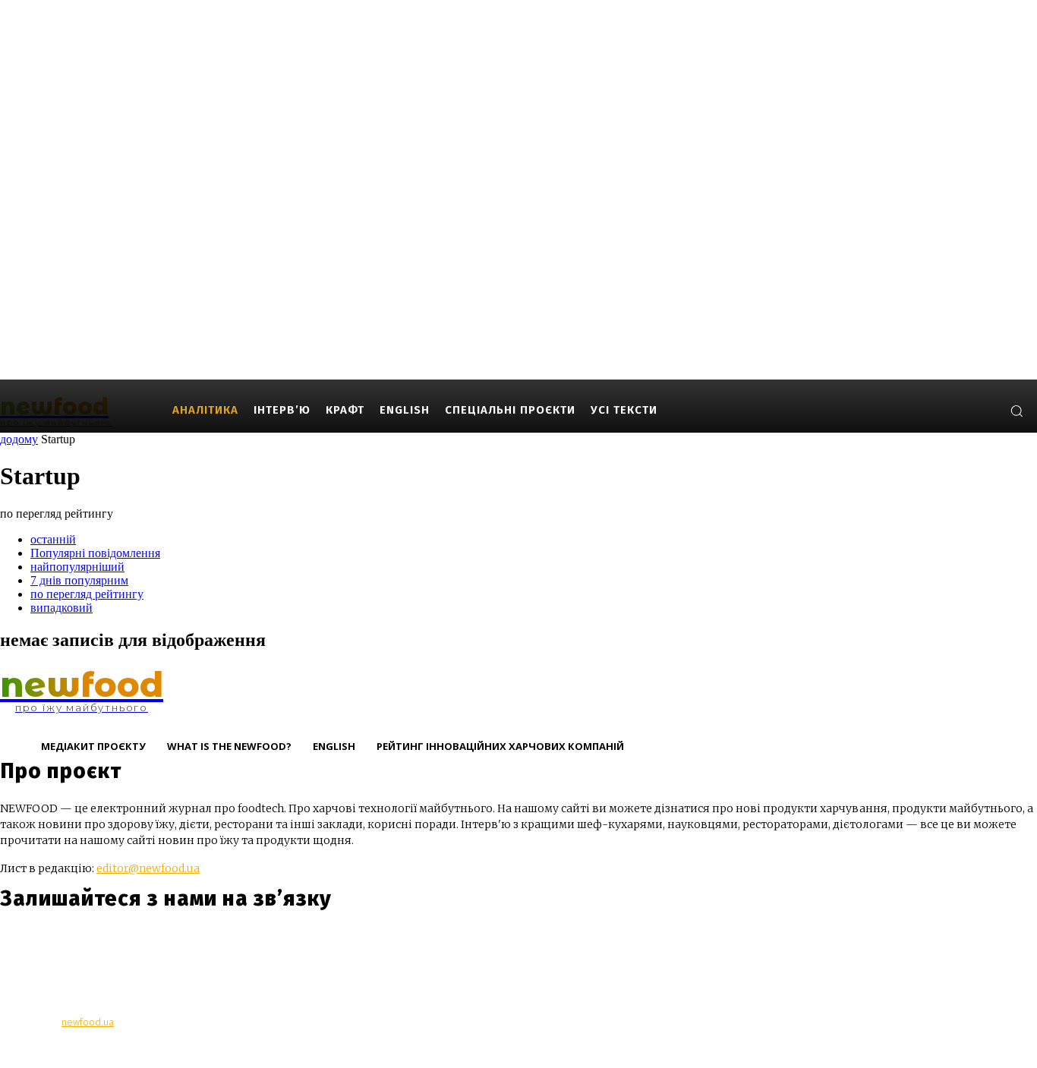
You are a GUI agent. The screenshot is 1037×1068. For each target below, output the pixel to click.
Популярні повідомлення (95, 553)
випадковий (61, 607)
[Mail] (960, 410)
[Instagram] (937, 410)
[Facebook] (914, 410)
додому (19, 439)
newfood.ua (87, 1022)
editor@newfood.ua (148, 868)
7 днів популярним (79, 580)
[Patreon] (982, 410)
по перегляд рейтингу (86, 594)
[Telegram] (101, 944)
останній (53, 539)
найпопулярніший (77, 566)
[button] (1016, 410)
